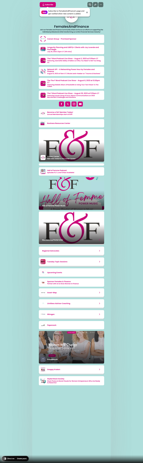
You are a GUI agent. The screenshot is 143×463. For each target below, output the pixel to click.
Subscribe (49, 4)
